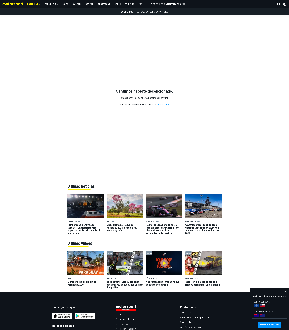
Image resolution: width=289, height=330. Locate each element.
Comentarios (186, 312)
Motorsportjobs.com (125, 319)
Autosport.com (123, 324)
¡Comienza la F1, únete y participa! (152, 11)
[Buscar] (279, 4)
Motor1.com (121, 314)
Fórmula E (50, 4)
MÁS (140, 4)
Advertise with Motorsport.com (194, 317)
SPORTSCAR (104, 4)
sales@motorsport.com (191, 327)
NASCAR (77, 4)
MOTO (65, 4)
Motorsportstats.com (126, 328)
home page (163, 104)
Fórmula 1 (32, 4)
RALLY (117, 4)
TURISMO (129, 4)
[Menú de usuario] (285, 4)
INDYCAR (89, 4)
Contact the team (188, 322)
